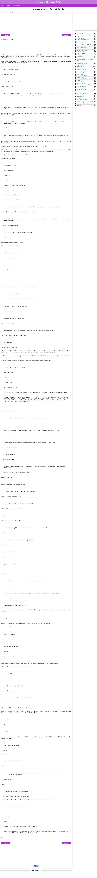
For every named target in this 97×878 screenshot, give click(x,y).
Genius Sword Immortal (82, 53)
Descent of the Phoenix (82, 41)
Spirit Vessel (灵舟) (81, 80)
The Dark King (80, 87)
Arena (78, 36)
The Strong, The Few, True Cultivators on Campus (85, 91)
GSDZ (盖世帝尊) (80, 51)
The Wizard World (80, 95)
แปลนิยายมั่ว (8, 5)
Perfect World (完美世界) (82, 75)
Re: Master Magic (80, 77)
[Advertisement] (36, 23)
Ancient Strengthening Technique (84, 35)
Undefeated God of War (82, 99)
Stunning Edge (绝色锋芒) (82, 83)
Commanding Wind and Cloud (83, 39)
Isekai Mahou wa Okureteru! (83, 57)
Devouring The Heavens (82, 42)
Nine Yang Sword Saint (81, 69)
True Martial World (81, 96)
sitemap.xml (48, 875)
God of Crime (79, 54)
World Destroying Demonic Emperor (84, 103)
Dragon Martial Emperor (82, 45)
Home (2, 5)
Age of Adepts (80, 33)
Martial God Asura (80, 66)
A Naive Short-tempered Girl (83, 32)
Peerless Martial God (81, 74)
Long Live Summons (81, 65)
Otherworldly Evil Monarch (82, 71)
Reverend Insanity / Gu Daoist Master (84, 78)
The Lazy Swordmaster (81, 89)
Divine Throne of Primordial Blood (84, 44)
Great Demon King (81, 56)
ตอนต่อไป (66, 35)
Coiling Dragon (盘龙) (81, 38)
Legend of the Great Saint (82, 63)
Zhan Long (79, 105)
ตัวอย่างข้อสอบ (16, 5)
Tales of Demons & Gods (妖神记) (83, 84)
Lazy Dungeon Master (81, 62)
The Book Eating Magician (82, 86)
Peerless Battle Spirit (81, 72)
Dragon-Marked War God (82, 47)
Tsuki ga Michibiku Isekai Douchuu (84, 98)
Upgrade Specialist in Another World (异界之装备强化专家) (85, 102)
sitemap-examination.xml (48, 876)
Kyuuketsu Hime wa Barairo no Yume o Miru (85, 60)
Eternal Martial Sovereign (82, 50)
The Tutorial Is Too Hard (82, 93)
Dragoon (78, 48)
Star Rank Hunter (80, 81)
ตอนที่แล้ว (7, 35)
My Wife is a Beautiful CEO (82, 68)
